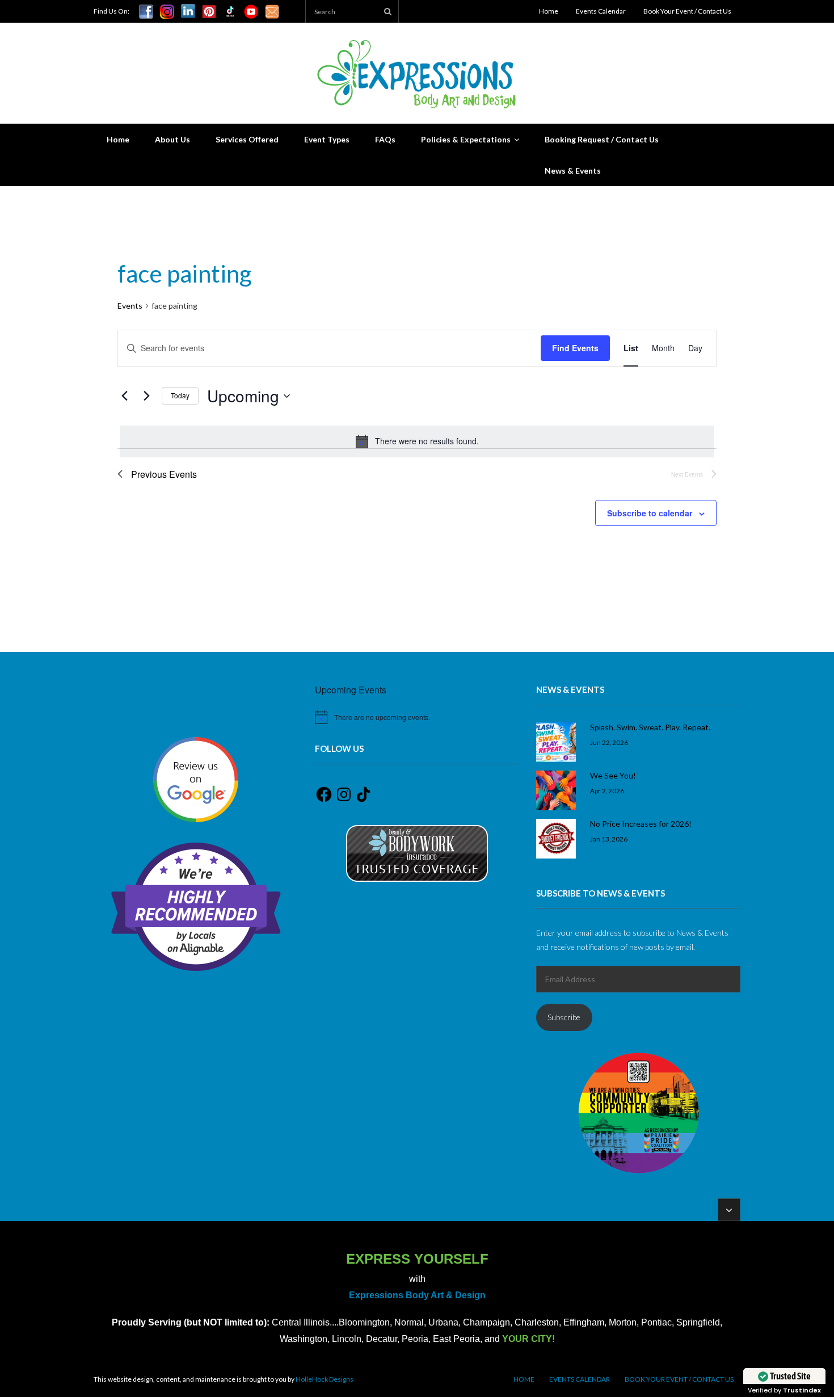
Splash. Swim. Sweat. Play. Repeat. (650, 727)
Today (180, 395)
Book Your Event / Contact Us (687, 11)
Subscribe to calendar (649, 513)
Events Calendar (601, 11)
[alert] (417, 441)
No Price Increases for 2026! (641, 823)
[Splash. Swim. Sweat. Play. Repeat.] (556, 742)
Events (129, 305)
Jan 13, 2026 (608, 839)
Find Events (575, 348)
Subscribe (563, 1017)
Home (548, 11)
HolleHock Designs (324, 1379)
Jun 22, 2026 (609, 742)
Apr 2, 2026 (607, 790)
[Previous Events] (124, 396)
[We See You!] (556, 790)
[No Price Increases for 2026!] (556, 839)
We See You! (613, 775)
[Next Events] (146, 396)
